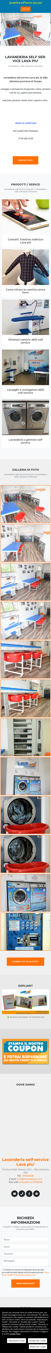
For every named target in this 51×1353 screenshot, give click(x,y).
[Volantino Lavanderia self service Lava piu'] (25, 1001)
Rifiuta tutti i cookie (38, 1347)
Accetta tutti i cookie (37, 1341)
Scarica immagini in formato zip (26, 1017)
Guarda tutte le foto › (25, 961)
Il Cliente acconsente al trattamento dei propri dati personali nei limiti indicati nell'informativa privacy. (25, 1272)
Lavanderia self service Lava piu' (25, 2)
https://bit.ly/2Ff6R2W (30, 1182)
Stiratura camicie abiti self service (25, 341)
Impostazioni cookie (16, 1341)
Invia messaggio (25, 1283)
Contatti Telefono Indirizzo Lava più (25, 241)
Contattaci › (25, 160)
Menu (24, 9)
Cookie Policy (15, 1334)
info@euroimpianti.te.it (29, 1178)
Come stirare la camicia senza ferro (25, 291)
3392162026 (28, 1175)
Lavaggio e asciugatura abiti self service (25, 391)
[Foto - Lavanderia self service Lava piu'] (25, 503)
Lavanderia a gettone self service (25, 441)
